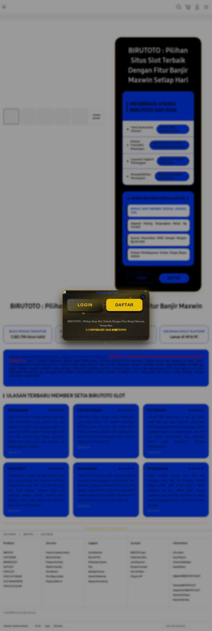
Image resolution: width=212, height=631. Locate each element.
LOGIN (85, 305)
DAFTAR (124, 305)
